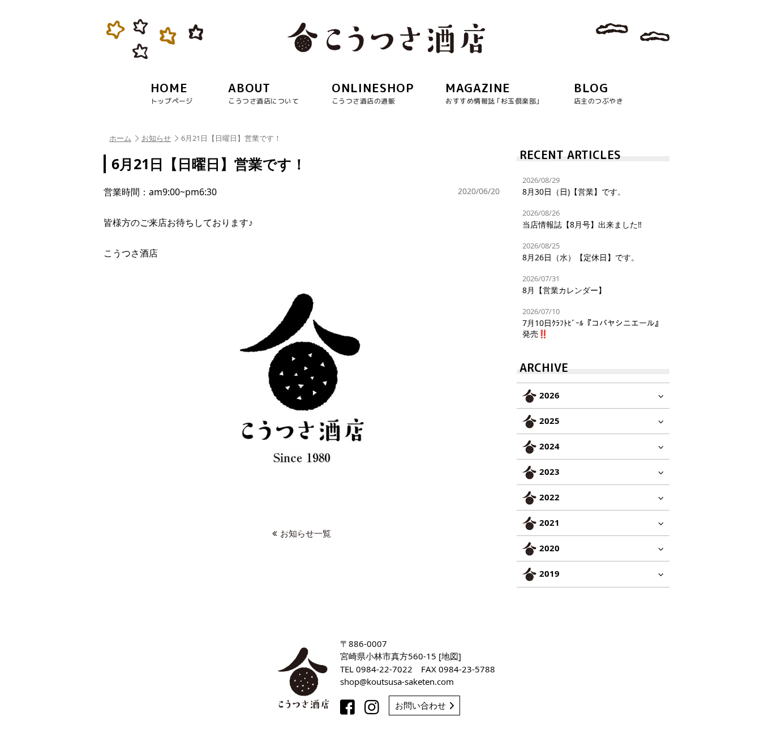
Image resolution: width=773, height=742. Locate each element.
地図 (449, 656)
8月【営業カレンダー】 (564, 284)
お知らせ (156, 138)
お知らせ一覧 (305, 533)
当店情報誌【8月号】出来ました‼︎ (582, 219)
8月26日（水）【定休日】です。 (580, 252)
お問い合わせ (420, 705)
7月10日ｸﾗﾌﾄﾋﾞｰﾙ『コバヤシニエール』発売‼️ (592, 322)
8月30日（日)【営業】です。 (573, 186)
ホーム (120, 138)
